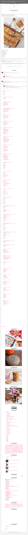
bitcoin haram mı (4, 190)
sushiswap (4, 166)
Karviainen (12, 504)
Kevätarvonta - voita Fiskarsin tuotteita (13, 463)
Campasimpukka (8, 479)
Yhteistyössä (16, 451)
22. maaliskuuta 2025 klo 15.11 (8, 255)
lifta (3, 227)
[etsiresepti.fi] (6, 528)
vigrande (4, 234)
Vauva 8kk (6, 451)
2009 (6, 440)
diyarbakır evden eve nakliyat (6, 117)
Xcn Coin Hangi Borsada (5, 147)
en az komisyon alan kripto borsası (6, 183)
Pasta (10, 449)
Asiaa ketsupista (7, 484)
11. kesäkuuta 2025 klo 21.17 (8, 287)
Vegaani (11, 451)
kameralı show (4, 246)
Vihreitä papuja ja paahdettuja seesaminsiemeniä (11, 419)
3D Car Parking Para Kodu (5, 302)
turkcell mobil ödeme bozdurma (6, 283)
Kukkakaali (20, 504)
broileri (20, 451)
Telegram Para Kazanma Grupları (6, 251)
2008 (6, 441)
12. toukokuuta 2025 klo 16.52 (8, 268)
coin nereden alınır (5, 184)
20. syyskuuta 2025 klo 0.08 (8, 300)
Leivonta (22, 448)
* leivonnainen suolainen (16, 445)
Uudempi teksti (4, 326)
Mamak (4, 198)
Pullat (16, 449)
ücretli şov (4, 220)
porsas (6, 452)
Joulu (6, 447)
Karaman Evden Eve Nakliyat (6, 122)
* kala (17, 444)
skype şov (4, 237)
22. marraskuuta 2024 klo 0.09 (13, 214)
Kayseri (4, 91)
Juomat (14, 447)
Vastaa (4, 83)
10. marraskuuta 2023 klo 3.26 (10, 127)
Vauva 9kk (9, 451)
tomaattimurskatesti (7, 453)
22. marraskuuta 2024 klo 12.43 (13, 223)
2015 (6, 411)
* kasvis (20, 444)
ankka (18, 451)
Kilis (3, 92)
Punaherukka (18, 449)
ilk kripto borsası (4, 182)
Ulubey (4, 200)
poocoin (4, 168)
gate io (4, 173)
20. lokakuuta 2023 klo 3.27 (13, 108)
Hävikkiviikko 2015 (8, 424)
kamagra (4, 229)
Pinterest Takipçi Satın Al (5, 157)
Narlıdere (4, 202)
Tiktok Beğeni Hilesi (5, 156)
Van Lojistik (4, 141)
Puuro (22, 449)
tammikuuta (8, 434)
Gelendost (4, 201)
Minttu (12, 505)
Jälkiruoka (16, 447)
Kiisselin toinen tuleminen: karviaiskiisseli (13, 470)
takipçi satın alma (5, 284)
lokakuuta (8, 414)
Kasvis (8, 448)
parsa (9, 507)
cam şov (4, 207)
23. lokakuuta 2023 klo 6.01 (8, 114)
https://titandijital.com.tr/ (5, 102)
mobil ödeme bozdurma (5, 277)
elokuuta (8, 428)
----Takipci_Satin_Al (5, 188)
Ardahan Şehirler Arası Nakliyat (6, 139)
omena (8, 507)
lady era (4, 236)
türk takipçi (4, 271)
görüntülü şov (4, 211)
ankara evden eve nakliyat (5, 111)
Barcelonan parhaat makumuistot (9, 497)
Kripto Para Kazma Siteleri (5, 150)
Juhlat (12, 447)
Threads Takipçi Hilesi (5, 148)
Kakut (18, 447)
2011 (6, 438)
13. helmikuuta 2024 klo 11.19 (10, 162)
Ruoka (18, 506)
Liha (9, 505)
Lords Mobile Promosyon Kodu (6, 303)
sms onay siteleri (4, 276)
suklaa (19, 452)
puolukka (8, 452)
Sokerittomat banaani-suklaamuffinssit (10, 425)
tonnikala (10, 453)
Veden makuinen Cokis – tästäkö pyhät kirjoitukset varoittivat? (12, 486)
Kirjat (18, 504)
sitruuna (18, 452)
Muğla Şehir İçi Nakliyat (5, 130)
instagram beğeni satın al (5, 270)
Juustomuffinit (7, 488)
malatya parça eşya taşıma (5, 103)
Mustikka (16, 505)
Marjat (11, 505)
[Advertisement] (14, 320)
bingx (3, 193)
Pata (11, 449)
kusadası (4, 264)
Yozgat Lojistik (4, 123)
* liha (19, 445)
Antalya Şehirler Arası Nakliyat (6, 140)
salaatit (14, 452)
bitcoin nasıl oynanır (5, 176)
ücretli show (4, 98)
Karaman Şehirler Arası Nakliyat (6, 129)
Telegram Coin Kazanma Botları (6, 258)
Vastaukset (5, 84)
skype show (4, 219)
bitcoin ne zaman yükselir (5, 175)
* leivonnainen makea (10, 445)
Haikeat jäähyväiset (11, 456)
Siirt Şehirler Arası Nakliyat (5, 137)
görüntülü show (4, 209)
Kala (20, 447)
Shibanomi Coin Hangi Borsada (6, 155)
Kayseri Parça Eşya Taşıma (5, 124)
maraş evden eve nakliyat (5, 116)
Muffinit (14, 505)
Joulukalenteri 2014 (9, 447)
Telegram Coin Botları (5, 250)
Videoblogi (13, 451)
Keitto (15, 504)
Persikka (12, 449)
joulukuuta (8, 412)
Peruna (14, 449)
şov (3, 208)
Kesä (17, 504)
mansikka (6, 507)
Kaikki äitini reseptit (8, 494)
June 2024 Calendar (5, 191)
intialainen (22, 451)
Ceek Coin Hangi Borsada (5, 159)
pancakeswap (4, 165)
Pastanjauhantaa (8, 483)
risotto (12, 452)
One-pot (6, 449)
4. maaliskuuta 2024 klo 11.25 (10, 188)
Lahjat (22, 504)
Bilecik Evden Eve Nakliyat (5, 133)
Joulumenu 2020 (7, 499)
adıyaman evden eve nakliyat (6, 110)
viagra (4, 225)
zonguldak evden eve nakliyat (6, 109)
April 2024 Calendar (5, 194)
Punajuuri (20, 449)
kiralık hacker (4, 295)
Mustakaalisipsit (8, 423)
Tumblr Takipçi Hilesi (5, 146)
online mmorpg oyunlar (5, 282)
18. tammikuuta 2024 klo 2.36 (10, 153)
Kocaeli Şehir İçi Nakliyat (5, 132)
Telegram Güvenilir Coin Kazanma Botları (7, 257)
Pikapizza (7, 420)
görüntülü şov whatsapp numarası (6, 218)
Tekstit (7, 525)
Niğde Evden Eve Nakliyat (5, 131)
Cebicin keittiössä (8, 481)
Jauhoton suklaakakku (8, 421)
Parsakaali (8, 449)
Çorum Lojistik (4, 138)
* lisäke (21, 445)
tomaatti (22, 452)
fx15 (3, 226)
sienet (15, 452)
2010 (6, 439)
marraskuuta (8, 413)
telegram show (4, 216)
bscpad (4, 164)
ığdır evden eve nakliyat (5, 115)
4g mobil (4, 172)
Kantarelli (22, 447)
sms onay (4, 289)
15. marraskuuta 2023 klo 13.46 (10, 136)
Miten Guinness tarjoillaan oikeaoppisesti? (10, 422)
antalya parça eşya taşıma (5, 104)
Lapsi (5, 505)
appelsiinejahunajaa (8, 492)
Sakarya (4, 93)
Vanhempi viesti (24, 326)
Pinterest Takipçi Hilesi (5, 158)
